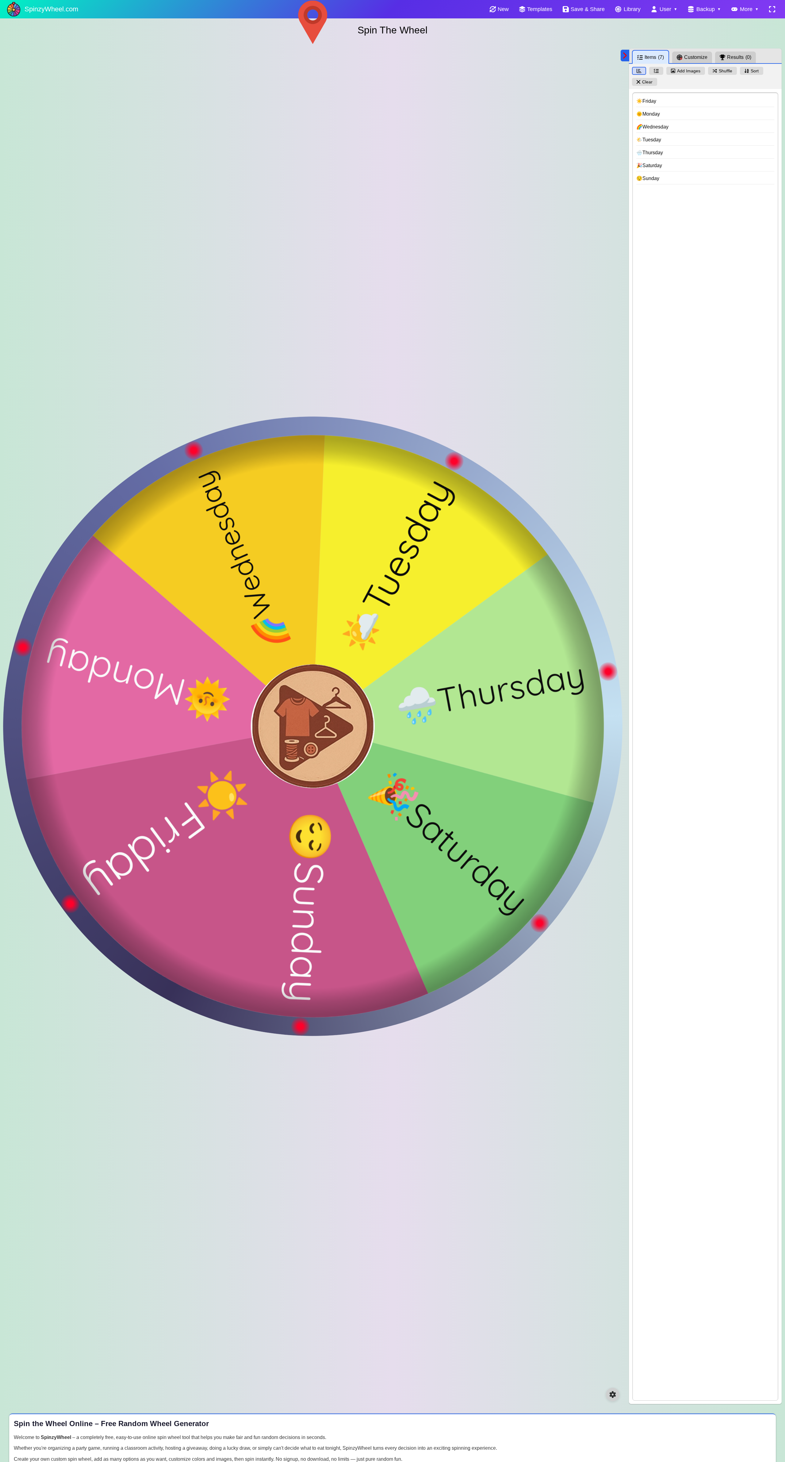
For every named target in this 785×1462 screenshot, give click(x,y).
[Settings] (612, 1394)
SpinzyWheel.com (51, 9)
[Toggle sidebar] (625, 55)
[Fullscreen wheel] (772, 9)
